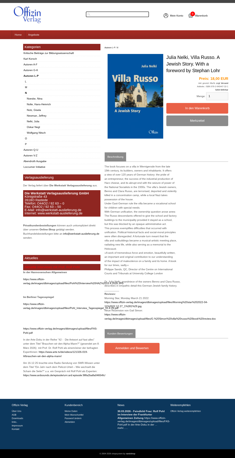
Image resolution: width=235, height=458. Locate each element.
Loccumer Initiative (34, 166)
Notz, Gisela (34, 109)
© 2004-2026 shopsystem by (117, 453)
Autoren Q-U (31, 149)
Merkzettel (197, 120)
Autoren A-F (30, 64)
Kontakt (15, 429)
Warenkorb (201, 15)
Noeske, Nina (34, 98)
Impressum (17, 425)
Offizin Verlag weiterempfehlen (185, 411)
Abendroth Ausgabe (35, 161)
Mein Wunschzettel (74, 415)
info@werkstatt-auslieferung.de (81, 233)
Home (18, 34)
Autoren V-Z (30, 155)
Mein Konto (176, 15)
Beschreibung (115, 156)
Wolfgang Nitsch (36, 132)
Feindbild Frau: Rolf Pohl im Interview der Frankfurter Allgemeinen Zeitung (141, 414)
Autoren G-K (31, 70)
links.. (14, 422)
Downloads (17, 418)
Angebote (33, 34)
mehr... (122, 427)
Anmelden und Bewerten (132, 348)
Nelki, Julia (33, 121)
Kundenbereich (74, 405)
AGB (14, 415)
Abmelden (70, 422)
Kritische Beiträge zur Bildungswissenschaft (49, 53)
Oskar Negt (33, 127)
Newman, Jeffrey (36, 115)
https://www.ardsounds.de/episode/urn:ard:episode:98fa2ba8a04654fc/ (64, 375)
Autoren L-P (31, 75)
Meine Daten (71, 411)
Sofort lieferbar (221, 90)
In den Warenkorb (197, 108)
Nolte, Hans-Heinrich (39, 104)
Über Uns (16, 411)
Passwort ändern (73, 418)
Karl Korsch (30, 58)
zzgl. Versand (222, 83)
